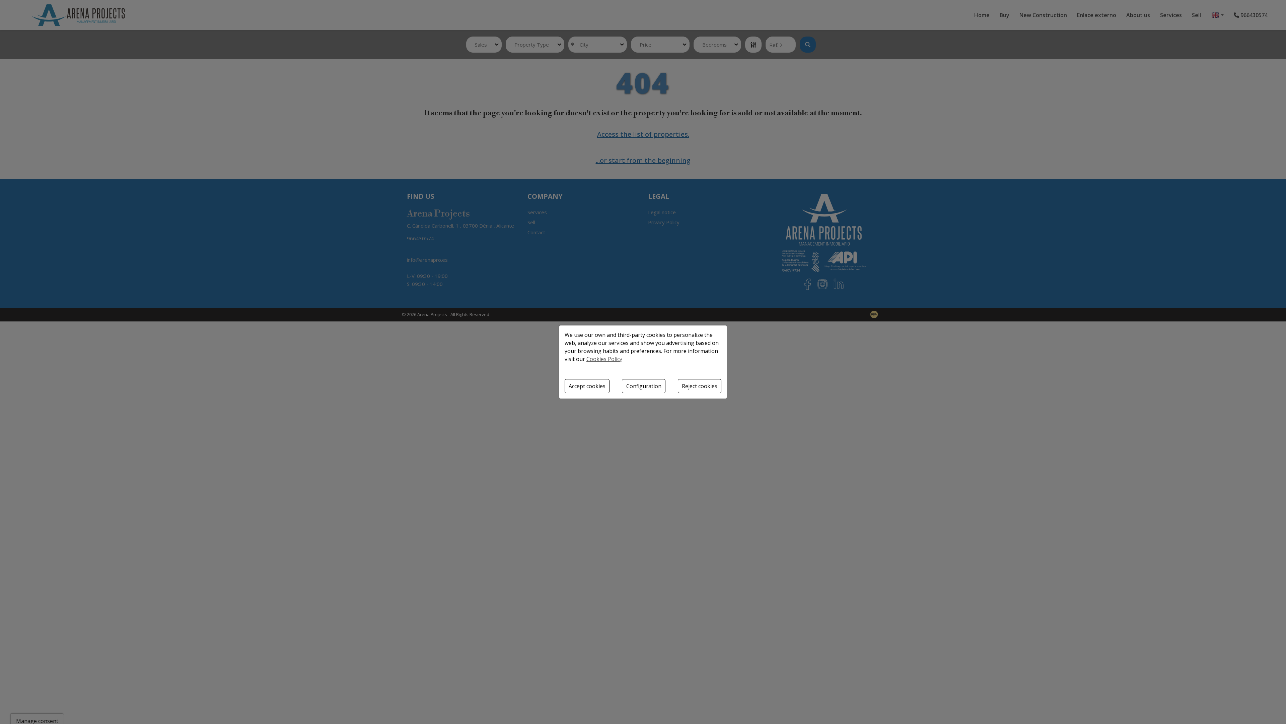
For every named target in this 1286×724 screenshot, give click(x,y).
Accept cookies (587, 386)
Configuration (643, 386)
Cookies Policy (604, 359)
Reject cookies (699, 386)
